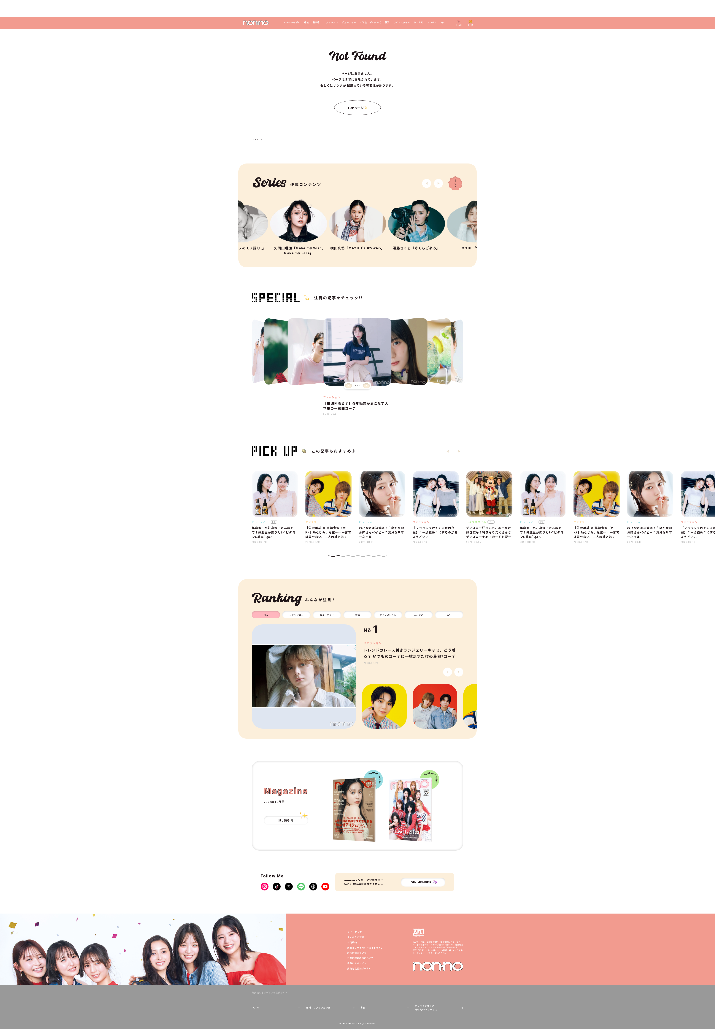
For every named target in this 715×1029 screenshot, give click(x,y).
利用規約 (352, 942)
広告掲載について (357, 952)
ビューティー (349, 22)
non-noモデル (292, 22)
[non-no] (256, 22)
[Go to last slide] (426, 183)
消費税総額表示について (360, 958)
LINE (301, 886)
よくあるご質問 (355, 937)
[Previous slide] (348, 385)
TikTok (277, 886)
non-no (438, 966)
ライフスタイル (401, 22)
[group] (304, 676)
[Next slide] (438, 183)
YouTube (325, 886)
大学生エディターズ (370, 22)
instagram (264, 886)
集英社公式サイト (357, 963)
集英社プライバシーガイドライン (365, 947)
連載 (306, 22)
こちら (442, 953)
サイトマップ (354, 931)
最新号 (316, 22)
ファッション (330, 22)
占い (443, 22)
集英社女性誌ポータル (359, 968)
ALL (266, 614)
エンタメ (432, 22)
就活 (387, 22)
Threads (313, 886)
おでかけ (419, 22)
